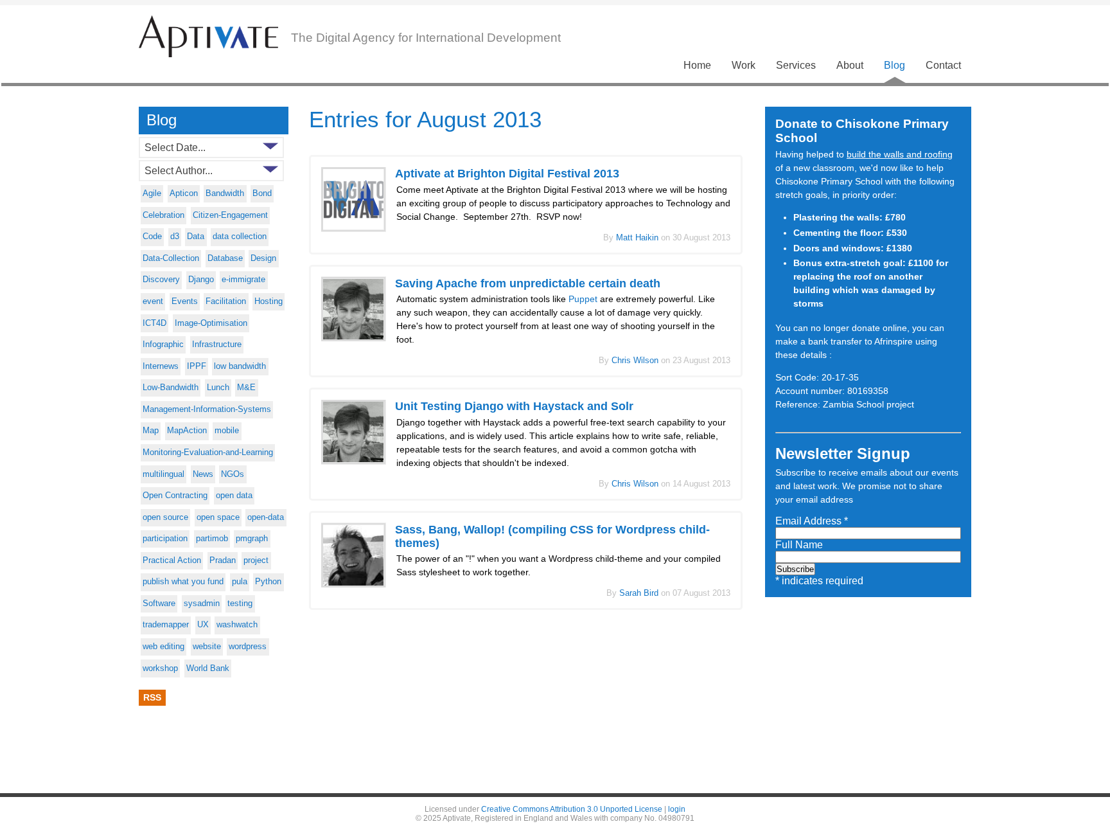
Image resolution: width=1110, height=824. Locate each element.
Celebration (163, 215)
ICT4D (154, 323)
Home (697, 65)
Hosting (268, 301)
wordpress (248, 646)
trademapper (166, 624)
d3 (174, 236)
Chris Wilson (636, 360)
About (849, 65)
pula (239, 581)
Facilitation (226, 301)
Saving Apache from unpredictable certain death (527, 283)
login (676, 809)
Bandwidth (225, 193)
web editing (163, 646)
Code (152, 236)
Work (743, 65)
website (207, 646)
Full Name (799, 544)
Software (159, 603)
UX (203, 624)
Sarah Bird (640, 593)
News (203, 474)
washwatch (237, 624)
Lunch (218, 387)
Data (195, 236)
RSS (152, 697)
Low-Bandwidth (170, 387)
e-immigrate (243, 279)
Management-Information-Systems (207, 409)
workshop (160, 668)
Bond (262, 193)
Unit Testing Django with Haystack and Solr (514, 406)
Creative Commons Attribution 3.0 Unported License (571, 809)
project (256, 560)
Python (268, 581)
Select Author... (179, 170)
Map (151, 430)
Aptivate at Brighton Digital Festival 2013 (507, 173)
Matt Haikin (638, 237)
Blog (894, 65)
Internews (161, 366)
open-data (265, 517)
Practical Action (172, 560)
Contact (943, 65)
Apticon (184, 193)
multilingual (163, 474)
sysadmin (202, 603)
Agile (152, 193)
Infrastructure (217, 344)
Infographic (163, 344)
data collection (240, 236)
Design (263, 258)
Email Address (811, 520)
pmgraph (252, 538)
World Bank (207, 668)
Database (225, 258)
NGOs (232, 474)
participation (165, 538)
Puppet (582, 299)
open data (234, 495)
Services (796, 65)
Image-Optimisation (211, 323)
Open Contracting (175, 495)
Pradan (222, 560)
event (153, 301)
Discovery (161, 279)
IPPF (196, 366)
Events (185, 301)
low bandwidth (240, 366)
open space (218, 517)
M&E (246, 387)
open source (165, 517)
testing (239, 603)
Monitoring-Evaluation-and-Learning (208, 452)
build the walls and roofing (900, 154)
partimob (212, 538)
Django (201, 279)
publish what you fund (183, 581)
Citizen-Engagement (230, 215)
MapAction (187, 430)
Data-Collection (171, 258)
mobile (227, 430)
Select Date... (175, 147)
